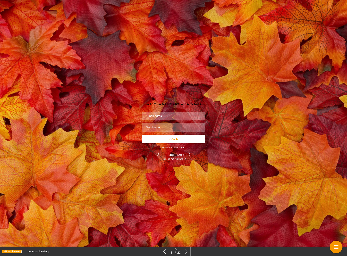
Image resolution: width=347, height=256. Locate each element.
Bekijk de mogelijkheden (173, 158)
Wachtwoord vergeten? (173, 147)
